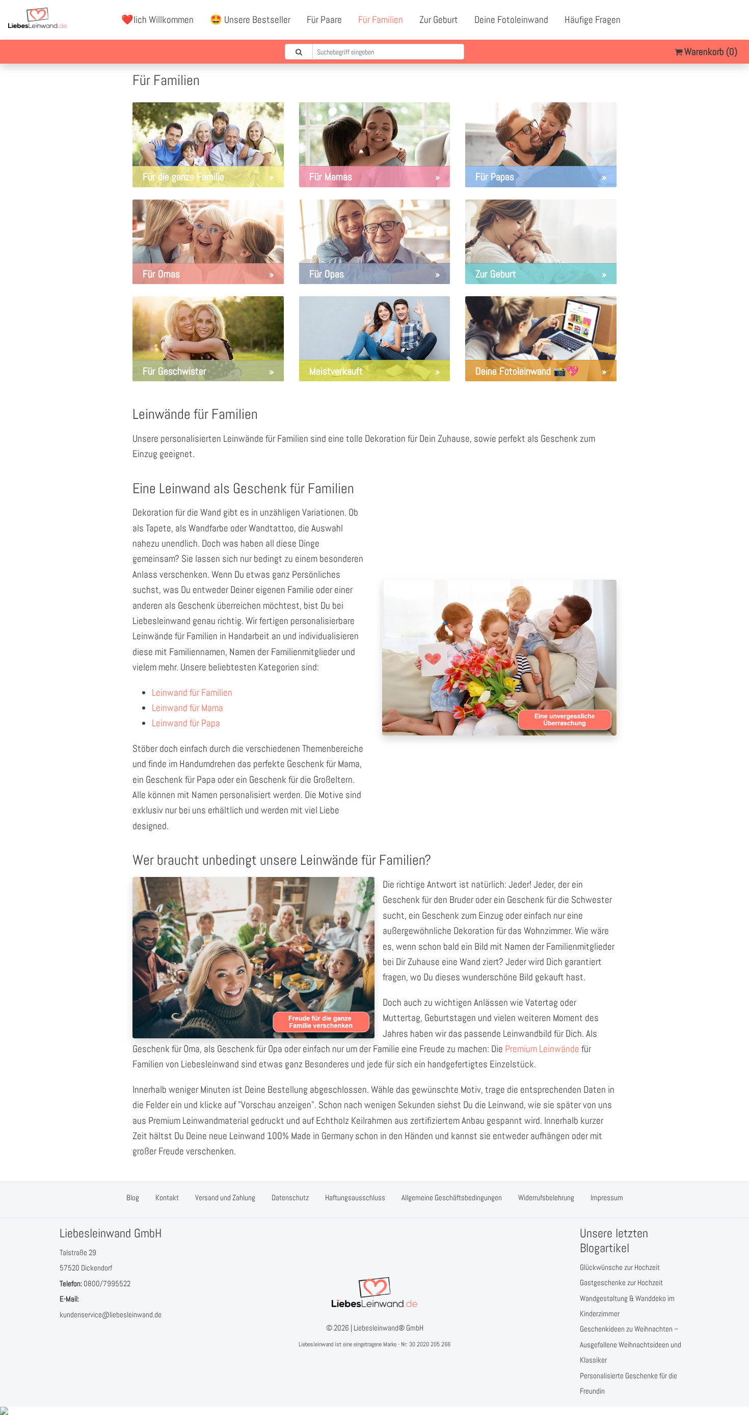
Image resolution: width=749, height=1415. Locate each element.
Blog (132, 1197)
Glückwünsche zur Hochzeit (620, 1267)
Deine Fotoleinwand (511, 19)
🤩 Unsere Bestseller (250, 19)
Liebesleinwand (316, 1344)
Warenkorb (709, 51)
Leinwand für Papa (186, 723)
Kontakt (167, 1197)
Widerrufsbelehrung (546, 1197)
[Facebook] (688, 19)
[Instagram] (733, 19)
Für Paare (324, 19)
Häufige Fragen (593, 19)
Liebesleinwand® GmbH (388, 1328)
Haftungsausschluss (355, 1197)
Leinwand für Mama (187, 707)
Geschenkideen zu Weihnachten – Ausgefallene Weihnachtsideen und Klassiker (630, 1344)
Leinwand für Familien (192, 692)
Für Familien (380, 19)
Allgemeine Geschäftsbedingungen (452, 1197)
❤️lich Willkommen (157, 19)
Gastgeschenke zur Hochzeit (621, 1282)
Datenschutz (290, 1197)
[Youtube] (710, 19)
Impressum (607, 1197)
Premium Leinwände (542, 1048)
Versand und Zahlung (225, 1197)
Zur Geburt (438, 19)
